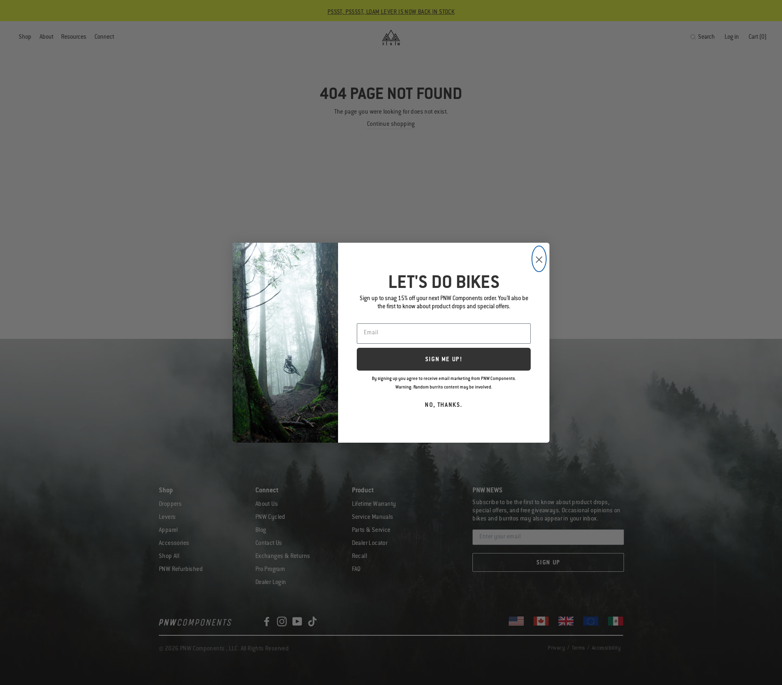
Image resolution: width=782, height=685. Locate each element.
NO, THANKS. (444, 405)
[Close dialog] (539, 259)
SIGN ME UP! (444, 360)
